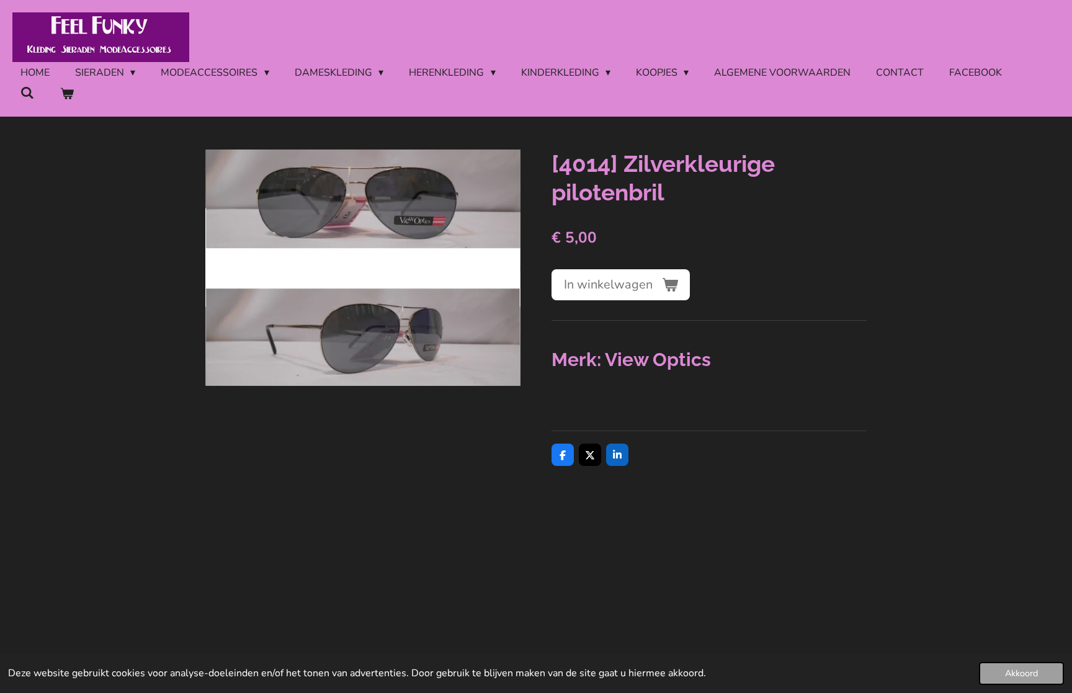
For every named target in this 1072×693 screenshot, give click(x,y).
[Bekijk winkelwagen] (66, 93)
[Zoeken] (27, 93)
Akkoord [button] (1021, 673)
